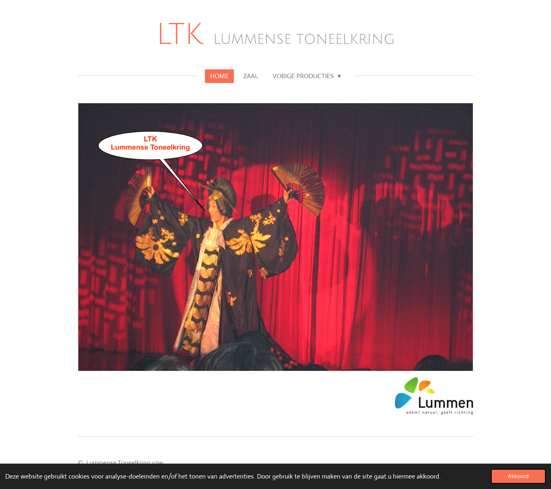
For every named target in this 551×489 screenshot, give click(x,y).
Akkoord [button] (518, 476)
